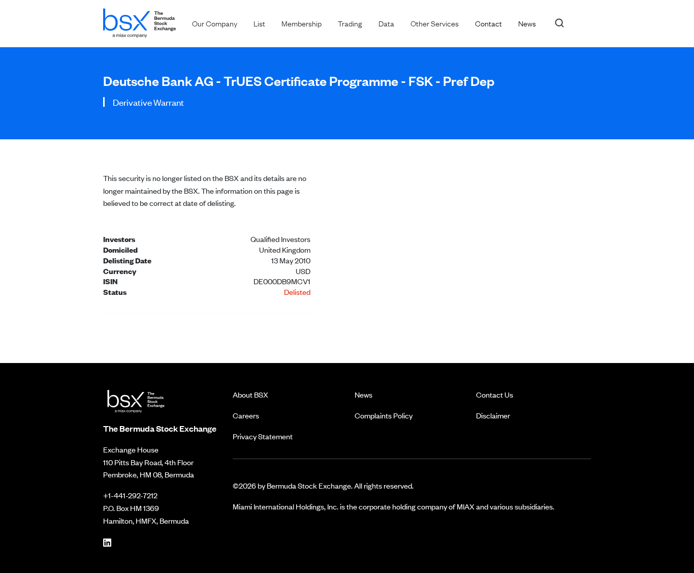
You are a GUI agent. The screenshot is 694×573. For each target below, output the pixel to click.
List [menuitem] (259, 22)
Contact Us (494, 394)
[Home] (139, 21)
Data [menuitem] (386, 22)
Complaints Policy (384, 415)
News (363, 394)
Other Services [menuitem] (435, 22)
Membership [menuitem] (301, 22)
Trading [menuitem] (350, 22)
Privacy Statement (263, 436)
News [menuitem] (527, 22)
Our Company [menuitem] (214, 22)
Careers (246, 415)
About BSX (250, 394)
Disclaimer (493, 415)
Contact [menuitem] (488, 22)
